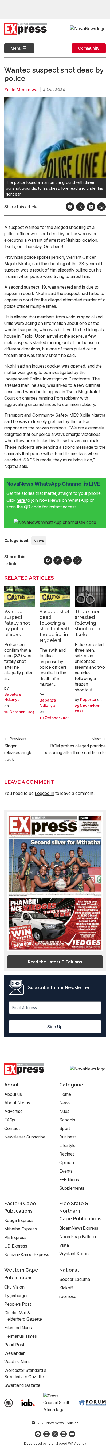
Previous (17, 739)
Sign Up (55, 1026)
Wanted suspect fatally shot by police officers (17, 623)
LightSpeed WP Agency (67, 1443)
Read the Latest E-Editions (55, 962)
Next (96, 739)
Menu (12, 48)
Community (88, 48)
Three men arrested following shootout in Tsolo (88, 623)
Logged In (44, 793)
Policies (72, 1423)
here (21, 500)
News (38, 540)
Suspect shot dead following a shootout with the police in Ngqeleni (55, 626)
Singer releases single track (18, 752)
